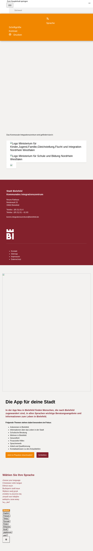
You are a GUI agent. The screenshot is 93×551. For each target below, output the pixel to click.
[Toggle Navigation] (9, 5)
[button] (52, 20)
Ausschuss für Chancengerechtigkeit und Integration (35, 44)
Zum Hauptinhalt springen (17, 1)
